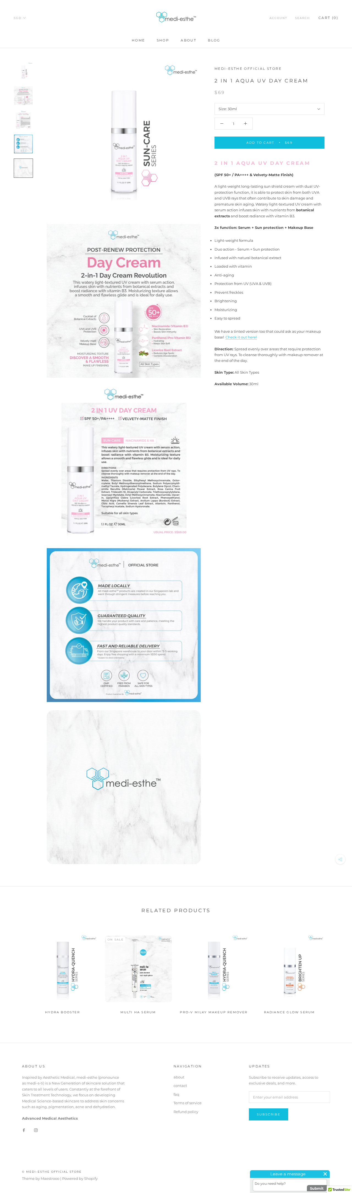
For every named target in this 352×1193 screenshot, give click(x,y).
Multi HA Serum (138, 1012)
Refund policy (186, 1111)
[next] (335, 971)
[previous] (17, 971)
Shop (163, 40)
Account (278, 18)
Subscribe (268, 1114)
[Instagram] (36, 1130)
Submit (317, 1188)
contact (180, 1085)
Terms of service (188, 1103)
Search (302, 18)
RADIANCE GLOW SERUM (289, 1012)
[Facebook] (24, 1130)
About (188, 40)
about (179, 1077)
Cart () (328, 18)
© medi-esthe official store (52, 1171)
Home (138, 40)
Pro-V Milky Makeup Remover (214, 1012)
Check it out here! (241, 337)
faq (176, 1094)
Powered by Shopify (80, 1178)
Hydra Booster (62, 1012)
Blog (214, 40)
